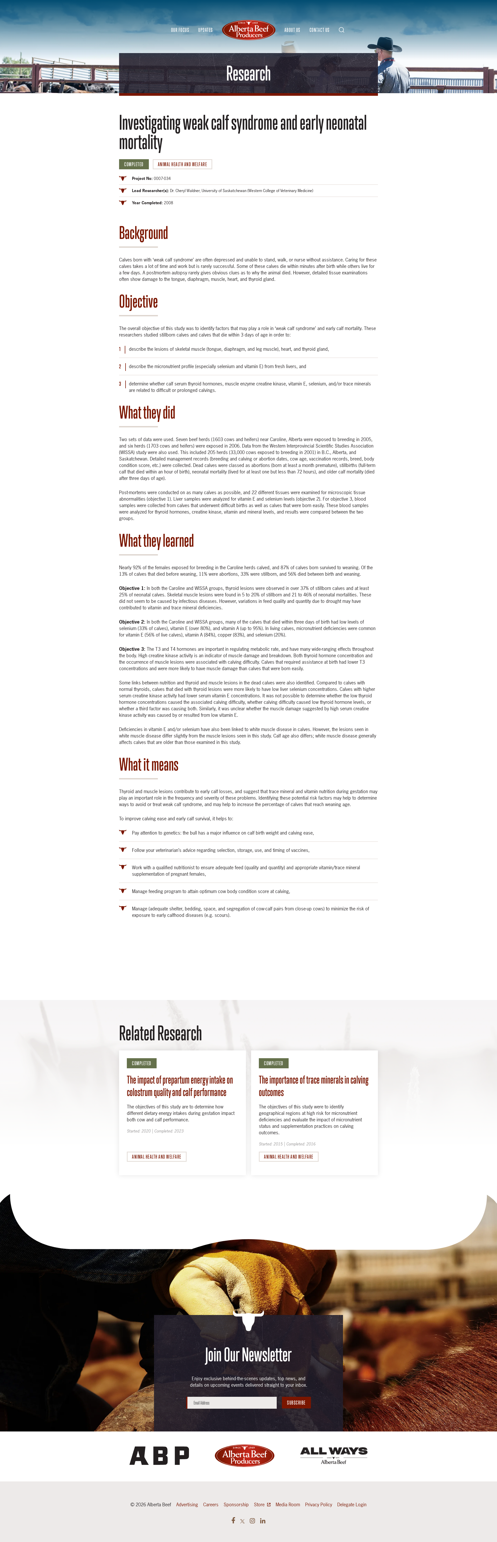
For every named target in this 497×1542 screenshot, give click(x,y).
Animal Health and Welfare (182, 164)
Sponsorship (236, 1504)
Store (259, 1504)
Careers (210, 1504)
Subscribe (296, 1402)
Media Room (288, 1504)
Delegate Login (352, 1504)
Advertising (187, 1504)
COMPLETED (134, 164)
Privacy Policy (318, 1504)
